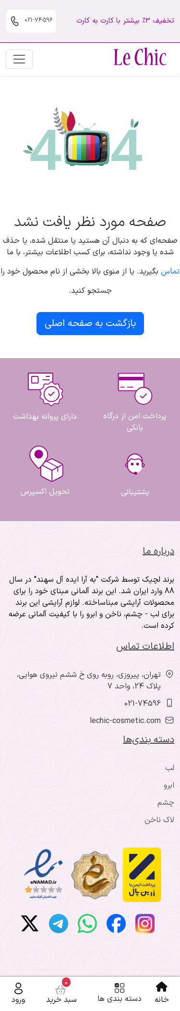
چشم (165, 803)
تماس (170, 271)
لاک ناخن (159, 820)
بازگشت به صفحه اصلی (90, 323)
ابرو (169, 785)
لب (169, 768)
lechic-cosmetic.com (125, 721)
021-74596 (142, 704)
